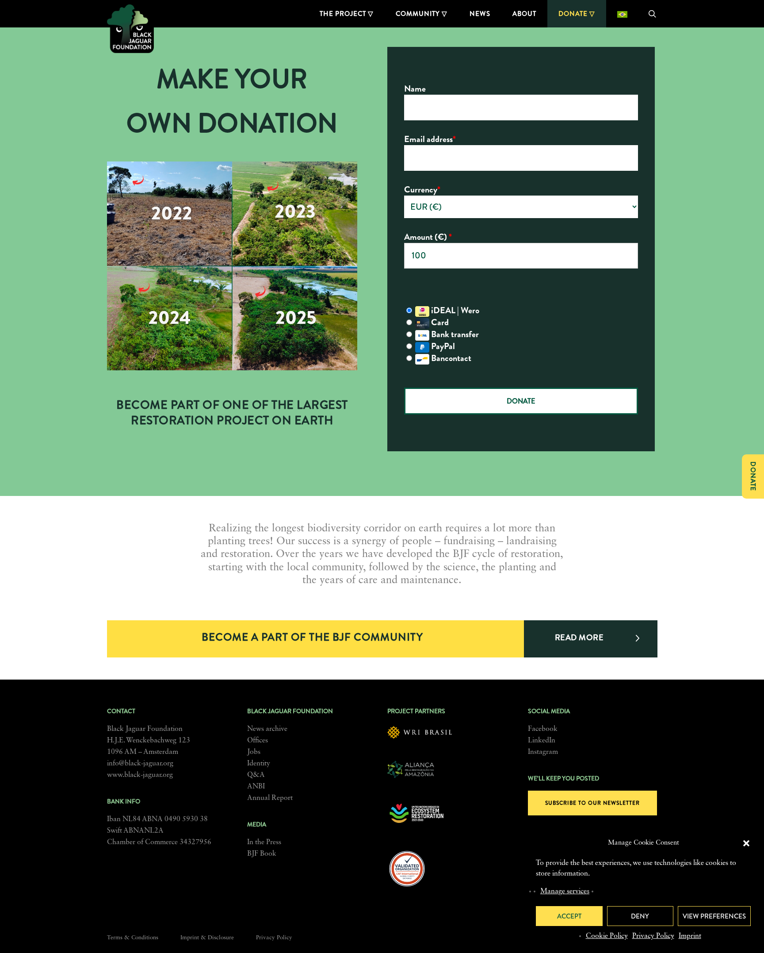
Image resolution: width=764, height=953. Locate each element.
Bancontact (450, 359)
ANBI (256, 786)
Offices (257, 740)
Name (415, 88)
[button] (746, 843)
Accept (569, 916)
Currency (422, 189)
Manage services (564, 891)
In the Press (264, 842)
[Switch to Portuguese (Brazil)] (622, 13)
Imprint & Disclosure (207, 938)
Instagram (543, 752)
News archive (267, 729)
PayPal (442, 346)
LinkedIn (541, 740)
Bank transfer (454, 335)
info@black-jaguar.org (140, 763)
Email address (430, 139)
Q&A (256, 775)
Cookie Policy (607, 936)
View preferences (714, 916)
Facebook (543, 729)
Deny (640, 916)
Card (439, 322)
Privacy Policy (653, 936)
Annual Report (270, 798)
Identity (258, 763)
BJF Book (261, 853)
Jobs (253, 752)
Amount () (428, 237)
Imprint (690, 936)
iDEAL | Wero (454, 311)
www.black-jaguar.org (140, 775)
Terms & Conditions (132, 938)
